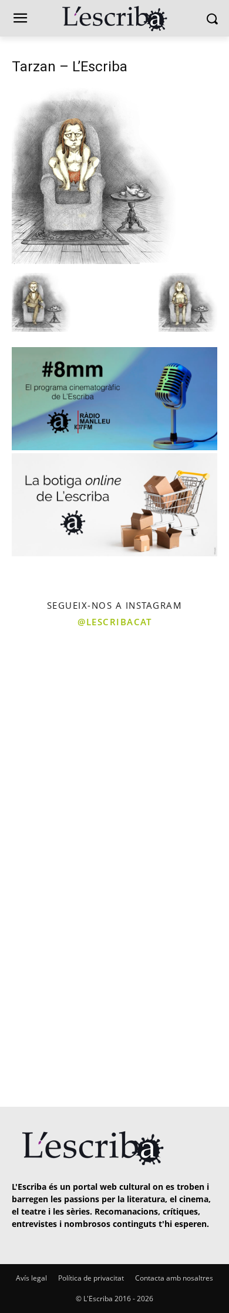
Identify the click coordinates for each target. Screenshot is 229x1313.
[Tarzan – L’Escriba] (94, 261)
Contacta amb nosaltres (174, 1278)
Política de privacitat (91, 1278)
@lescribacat (114, 622)
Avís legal (31, 1278)
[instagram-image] (56, 691)
